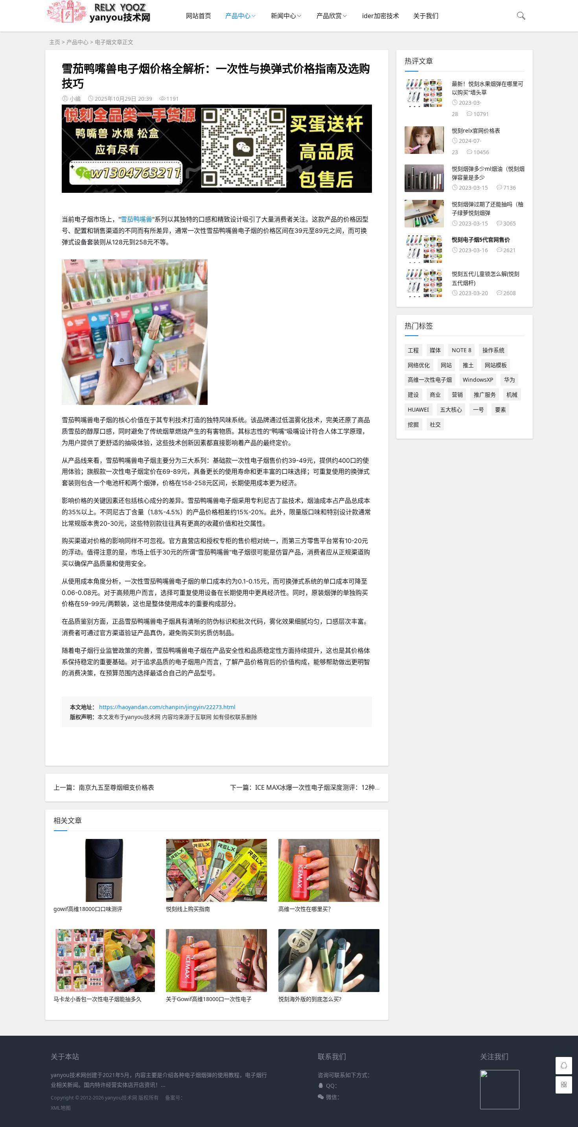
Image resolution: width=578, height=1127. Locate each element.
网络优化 (419, 365)
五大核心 (451, 409)
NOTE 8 (461, 350)
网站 (446, 365)
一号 (478, 409)
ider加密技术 (380, 15)
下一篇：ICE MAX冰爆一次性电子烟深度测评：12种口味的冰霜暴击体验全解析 (340, 787)
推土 (468, 365)
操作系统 (493, 350)
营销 (457, 394)
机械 (511, 394)
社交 (435, 424)
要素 (500, 409)
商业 (435, 394)
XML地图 (61, 1108)
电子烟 (103, 42)
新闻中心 (283, 15)
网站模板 (496, 365)
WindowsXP (478, 379)
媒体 (435, 350)
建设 (413, 394)
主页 (54, 42)
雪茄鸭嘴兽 (136, 219)
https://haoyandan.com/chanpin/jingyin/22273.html (167, 707)
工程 (413, 350)
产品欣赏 (329, 15)
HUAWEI (418, 409)
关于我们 (425, 15)
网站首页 (198, 15)
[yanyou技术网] (98, 21)
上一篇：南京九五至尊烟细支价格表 (103, 787)
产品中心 (237, 15)
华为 (509, 379)
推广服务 (485, 394)
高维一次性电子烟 (430, 379)
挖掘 (413, 424)
